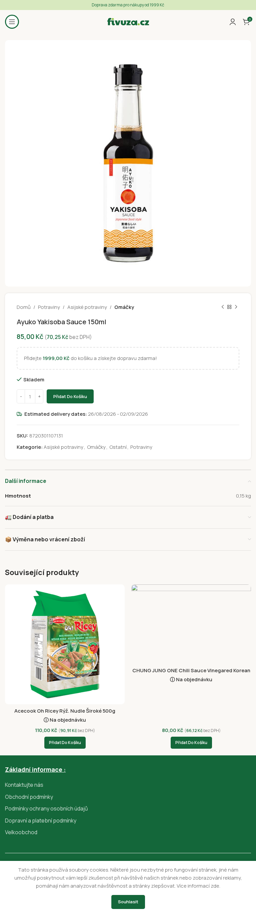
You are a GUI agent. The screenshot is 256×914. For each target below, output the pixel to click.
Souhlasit (128, 902)
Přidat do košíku (70, 396)
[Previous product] (222, 307)
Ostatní (118, 446)
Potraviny (49, 307)
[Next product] (236, 307)
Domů (24, 307)
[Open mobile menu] (12, 21)
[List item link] (128, 785)
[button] (65, 743)
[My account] (232, 21)
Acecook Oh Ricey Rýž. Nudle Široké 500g (64, 710)
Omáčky (124, 307)
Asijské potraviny (87, 307)
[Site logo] (128, 21)
